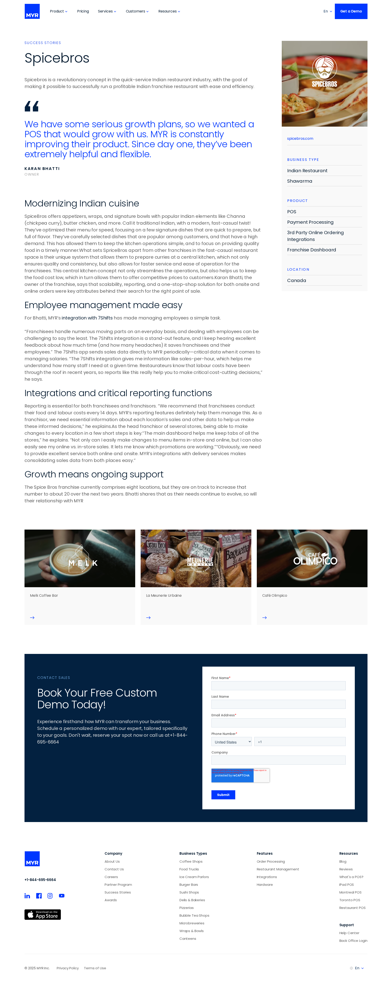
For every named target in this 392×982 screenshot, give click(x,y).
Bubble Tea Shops (194, 915)
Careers (111, 876)
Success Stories (118, 892)
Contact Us (114, 869)
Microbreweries (191, 923)
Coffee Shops (191, 861)
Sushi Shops (189, 892)
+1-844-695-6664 (40, 879)
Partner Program (118, 884)
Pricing (83, 11)
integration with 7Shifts (87, 318)
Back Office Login (353, 940)
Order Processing (271, 861)
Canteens (187, 938)
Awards (111, 900)
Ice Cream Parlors (194, 876)
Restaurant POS (352, 907)
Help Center (349, 932)
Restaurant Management (278, 869)
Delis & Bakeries (192, 900)
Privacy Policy (67, 968)
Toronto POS (349, 900)
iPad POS (346, 884)
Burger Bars (188, 884)
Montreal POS (350, 892)
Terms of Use (95, 968)
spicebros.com (300, 138)
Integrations (267, 876)
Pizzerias (186, 907)
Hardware (265, 884)
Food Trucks (189, 869)
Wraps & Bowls (191, 930)
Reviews (346, 869)
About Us (112, 861)
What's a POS (350, 876)
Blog (342, 861)
